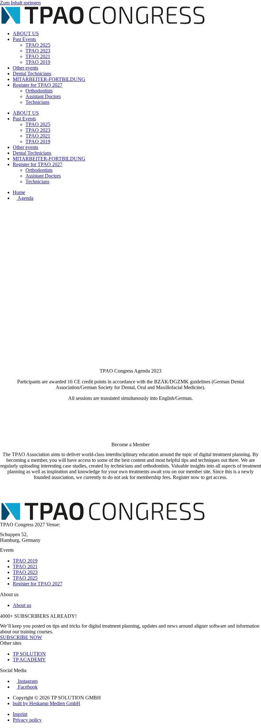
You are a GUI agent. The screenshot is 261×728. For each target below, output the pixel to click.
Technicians (37, 102)
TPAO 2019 (37, 62)
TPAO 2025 (37, 45)
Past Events (24, 39)
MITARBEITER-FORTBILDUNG (49, 79)
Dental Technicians (32, 73)
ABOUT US (26, 33)
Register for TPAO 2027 (37, 85)
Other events (25, 68)
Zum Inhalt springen (20, 2)
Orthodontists (39, 90)
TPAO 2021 (37, 56)
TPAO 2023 (37, 50)
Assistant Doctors (43, 96)
